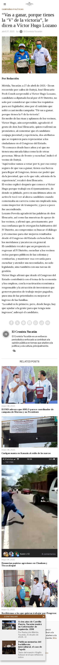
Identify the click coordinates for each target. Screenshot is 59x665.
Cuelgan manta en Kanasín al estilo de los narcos (26, 453)
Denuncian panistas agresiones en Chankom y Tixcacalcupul (24, 564)
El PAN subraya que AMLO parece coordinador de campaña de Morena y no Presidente (28, 410)
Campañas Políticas (12, 9)
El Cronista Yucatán (33, 31)
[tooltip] (11, 322)
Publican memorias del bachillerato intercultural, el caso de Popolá (30, 646)
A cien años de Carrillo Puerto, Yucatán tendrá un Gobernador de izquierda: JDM (30, 625)
